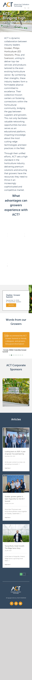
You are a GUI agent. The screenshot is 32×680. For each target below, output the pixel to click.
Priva (17, 55)
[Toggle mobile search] (25, 8)
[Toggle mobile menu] (28, 8)
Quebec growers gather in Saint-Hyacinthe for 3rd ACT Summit (15, 499)
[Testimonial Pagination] (9, 355)
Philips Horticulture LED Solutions (12, 51)
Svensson (9, 58)
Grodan (8, 48)
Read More (7, 468)
